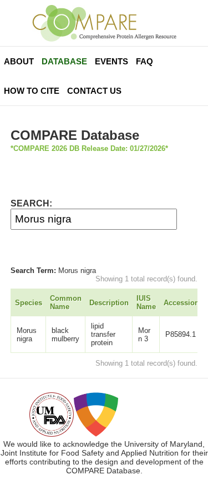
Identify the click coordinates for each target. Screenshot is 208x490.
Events (111, 61)
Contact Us (94, 90)
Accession (181, 303)
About (19, 61)
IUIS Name (146, 302)
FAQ (144, 61)
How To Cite (31, 90)
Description (109, 303)
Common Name (66, 302)
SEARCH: (31, 203)
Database (64, 61)
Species (28, 303)
